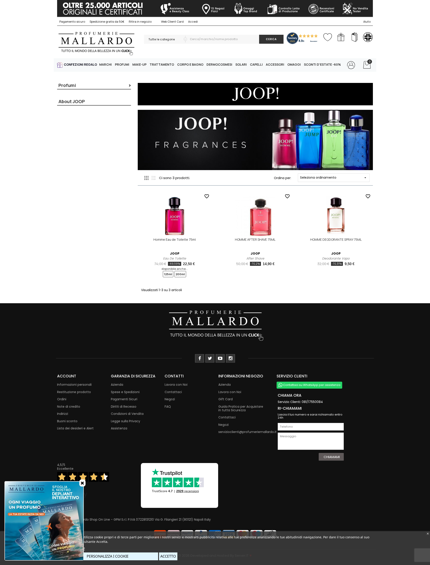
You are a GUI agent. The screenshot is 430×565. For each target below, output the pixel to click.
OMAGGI (294, 64)
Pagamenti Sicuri (124, 399)
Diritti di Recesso (123, 406)
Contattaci (173, 392)
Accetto (168, 556)
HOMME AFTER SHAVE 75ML (255, 239)
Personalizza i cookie (108, 556)
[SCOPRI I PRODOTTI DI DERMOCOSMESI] (368, 37)
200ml (180, 274)
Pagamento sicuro (72, 21)
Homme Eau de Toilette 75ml (174, 239)
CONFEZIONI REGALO (80, 64)
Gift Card (225, 399)
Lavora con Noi (176, 384)
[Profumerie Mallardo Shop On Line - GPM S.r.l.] (215, 325)
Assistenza (119, 428)
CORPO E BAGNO (190, 64)
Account (66, 376)
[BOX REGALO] (341, 37)
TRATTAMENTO (162, 64)
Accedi (193, 21)
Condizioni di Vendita (127, 414)
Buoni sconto (67, 421)
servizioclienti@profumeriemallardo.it (247, 432)
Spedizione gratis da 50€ (107, 21)
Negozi (170, 399)
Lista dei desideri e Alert (75, 428)
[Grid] (146, 178)
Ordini (61, 399)
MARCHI (105, 64)
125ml (168, 274)
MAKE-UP (139, 64)
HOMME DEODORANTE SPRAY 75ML (336, 239)
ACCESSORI (275, 64)
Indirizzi (62, 414)
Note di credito (68, 406)
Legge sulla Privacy (125, 421)
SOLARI (241, 64)
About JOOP (71, 101)
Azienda (117, 384)
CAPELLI (256, 64)
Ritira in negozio (140, 21)
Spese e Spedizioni (125, 392)
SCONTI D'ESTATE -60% (322, 64)
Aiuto (367, 21)
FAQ (168, 406)
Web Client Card (172, 21)
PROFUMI (122, 64)
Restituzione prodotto (74, 392)
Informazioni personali (74, 384)
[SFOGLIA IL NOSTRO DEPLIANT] (354, 37)
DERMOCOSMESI (219, 64)
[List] (153, 178)
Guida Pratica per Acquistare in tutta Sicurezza (240, 408)
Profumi (67, 85)
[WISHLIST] (327, 36)
